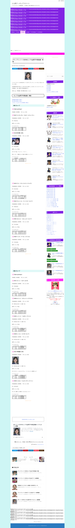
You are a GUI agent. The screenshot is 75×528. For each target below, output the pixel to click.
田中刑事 (27, 441)
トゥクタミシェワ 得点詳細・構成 (52, 206)
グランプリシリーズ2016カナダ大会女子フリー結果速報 (28, 478)
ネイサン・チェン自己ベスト (52, 222)
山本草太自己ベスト (50, 220)
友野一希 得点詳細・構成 (51, 192)
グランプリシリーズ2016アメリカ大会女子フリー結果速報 (28, 492)
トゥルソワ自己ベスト (50, 232)
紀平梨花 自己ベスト (50, 225)
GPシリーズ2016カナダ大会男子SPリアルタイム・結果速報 (29, 499)
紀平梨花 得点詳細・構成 (51, 194)
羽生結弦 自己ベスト (50, 214)
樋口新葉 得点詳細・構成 (51, 197)
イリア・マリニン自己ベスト (52, 223)
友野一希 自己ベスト (50, 219)
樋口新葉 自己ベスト (50, 228)
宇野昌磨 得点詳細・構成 (51, 189)
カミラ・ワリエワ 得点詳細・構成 (52, 200)
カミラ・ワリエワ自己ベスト (52, 231)
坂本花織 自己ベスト (50, 226)
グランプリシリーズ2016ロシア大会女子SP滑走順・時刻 (28, 471)
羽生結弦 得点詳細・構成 (51, 188)
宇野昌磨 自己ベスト (50, 216)
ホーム (13, 50)
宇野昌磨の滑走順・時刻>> (17, 99)
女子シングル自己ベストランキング (52, 261)
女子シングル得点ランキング (51, 259)
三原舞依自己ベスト (50, 229)
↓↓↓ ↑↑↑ (55, 291)
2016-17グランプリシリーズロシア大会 (36, 441)
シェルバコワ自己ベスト (51, 234)
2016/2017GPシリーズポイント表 (28, 419)
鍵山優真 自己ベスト (50, 217)
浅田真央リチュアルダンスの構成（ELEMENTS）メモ (28, 485)
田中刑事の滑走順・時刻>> (17, 101)
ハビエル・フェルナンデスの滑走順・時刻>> (20, 102)
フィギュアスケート (40, 444)
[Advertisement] (37, 41)
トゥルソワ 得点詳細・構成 (51, 202)
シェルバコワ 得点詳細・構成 (52, 203)
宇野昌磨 (23, 441)
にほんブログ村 (55, 303)
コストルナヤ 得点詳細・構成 (52, 205)
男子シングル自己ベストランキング (52, 250)
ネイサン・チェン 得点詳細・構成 (52, 199)
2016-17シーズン (18, 50)
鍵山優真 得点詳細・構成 (51, 191)
